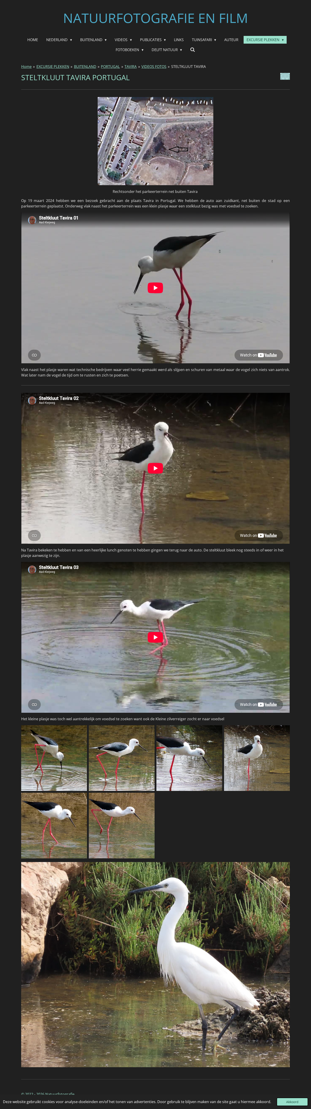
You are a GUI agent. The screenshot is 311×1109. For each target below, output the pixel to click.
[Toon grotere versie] (155, 964)
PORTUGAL (110, 66)
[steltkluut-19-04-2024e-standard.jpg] (54, 825)
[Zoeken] (192, 49)
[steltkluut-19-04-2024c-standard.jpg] (189, 758)
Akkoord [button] (292, 1102)
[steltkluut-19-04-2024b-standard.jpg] (122, 758)
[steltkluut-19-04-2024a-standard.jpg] (54, 758)
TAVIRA (131, 66)
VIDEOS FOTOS (153, 66)
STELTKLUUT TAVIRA (188, 66)
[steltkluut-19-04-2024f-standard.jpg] (122, 825)
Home (26, 66)
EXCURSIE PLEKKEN (52, 66)
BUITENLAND (85, 66)
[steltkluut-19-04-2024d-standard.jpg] (257, 758)
